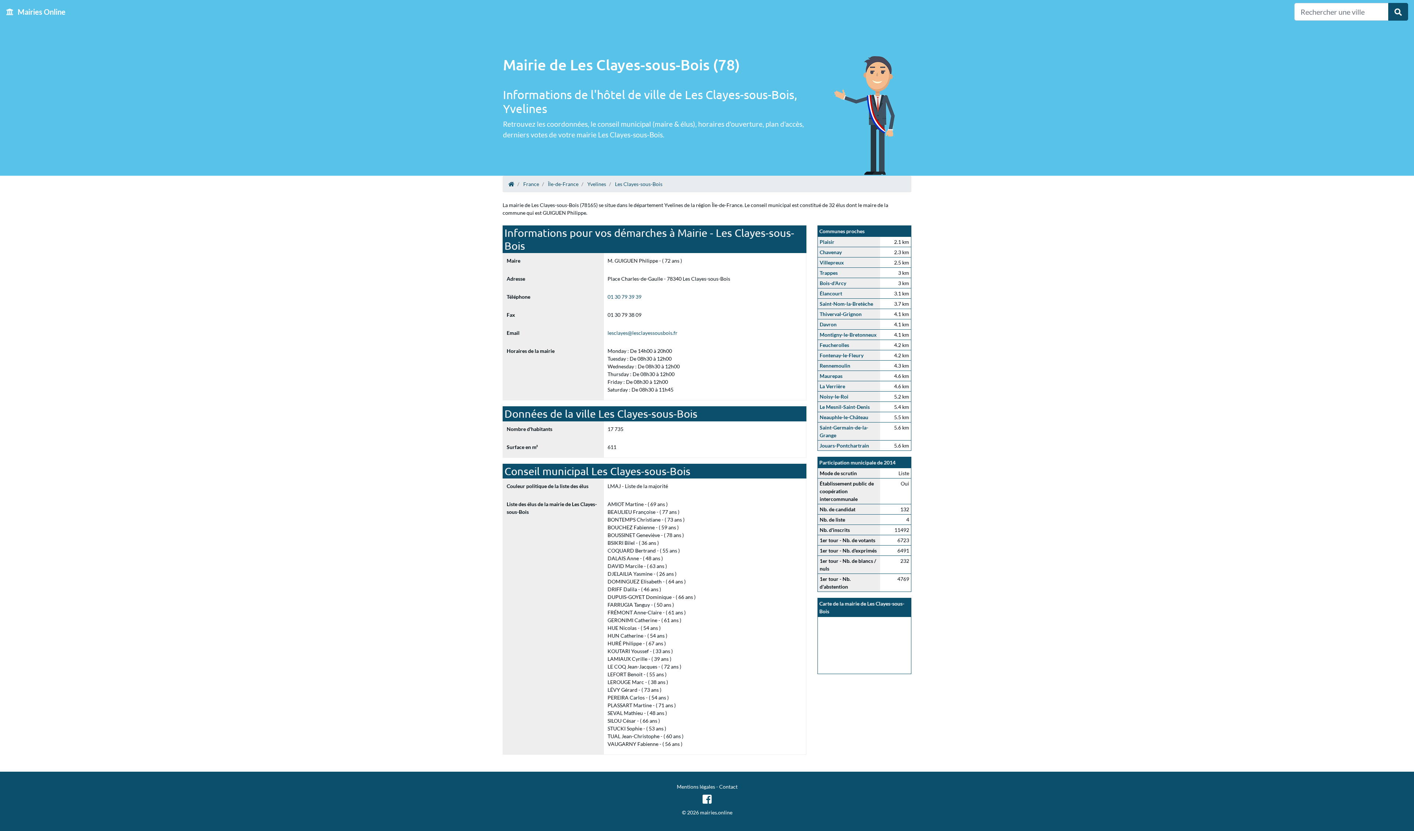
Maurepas (831, 376)
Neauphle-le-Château (844, 417)
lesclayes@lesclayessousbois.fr (643, 333)
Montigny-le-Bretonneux (848, 335)
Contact (728, 786)
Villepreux (832, 262)
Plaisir (827, 242)
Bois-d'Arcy (833, 283)
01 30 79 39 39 (624, 297)
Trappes (829, 273)
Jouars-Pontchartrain (844, 445)
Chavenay (831, 252)
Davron (828, 324)
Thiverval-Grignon (841, 314)
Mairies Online (41, 11)
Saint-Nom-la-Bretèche (846, 304)
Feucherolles (834, 345)
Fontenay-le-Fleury (841, 355)
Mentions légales (696, 786)
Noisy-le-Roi (834, 396)
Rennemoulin (835, 365)
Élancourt (831, 293)
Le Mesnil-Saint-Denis (845, 407)
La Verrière (832, 386)
